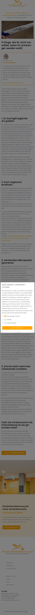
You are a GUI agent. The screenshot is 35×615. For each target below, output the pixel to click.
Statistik (9, 320)
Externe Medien (11, 323)
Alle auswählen (17, 328)
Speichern (17, 332)
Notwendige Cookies (13, 316)
